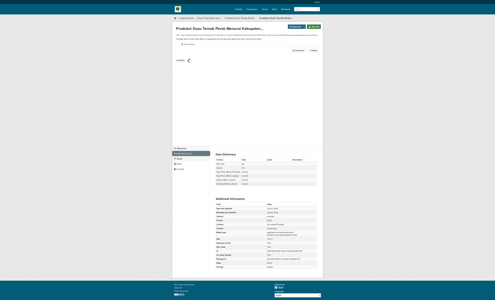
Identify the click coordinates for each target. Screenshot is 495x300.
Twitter (179, 163)
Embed (314, 50)
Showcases (285, 9)
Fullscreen (299, 50)
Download (296, 26)
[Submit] (317, 9)
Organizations (252, 9)
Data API (315, 26)
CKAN (279, 287)
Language (279, 291)
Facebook (180, 169)
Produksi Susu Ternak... (184, 153)
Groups (265, 9)
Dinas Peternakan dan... (209, 18)
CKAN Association (181, 291)
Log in (317, 2)
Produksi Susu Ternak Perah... (240, 18)
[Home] (175, 18)
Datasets (238, 9)
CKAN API (178, 287)
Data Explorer (189, 44)
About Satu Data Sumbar (184, 284)
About (274, 9)
